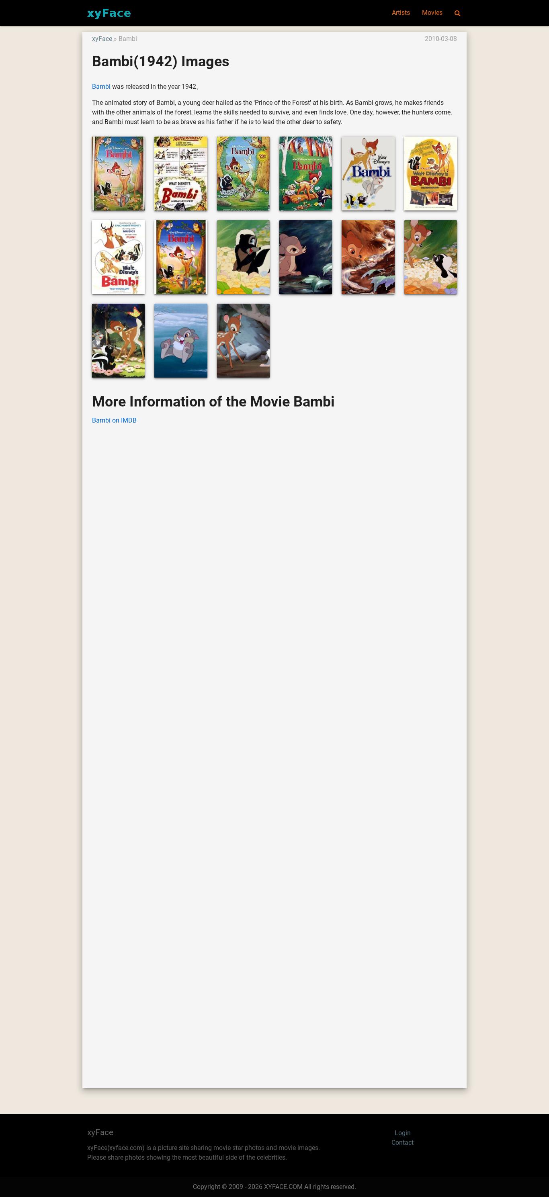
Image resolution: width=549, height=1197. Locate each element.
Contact (402, 1142)
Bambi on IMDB (114, 420)
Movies (432, 12)
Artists (401, 12)
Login (403, 1133)
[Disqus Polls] (274, 533)
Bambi (101, 86)
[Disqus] (274, 744)
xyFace (102, 39)
